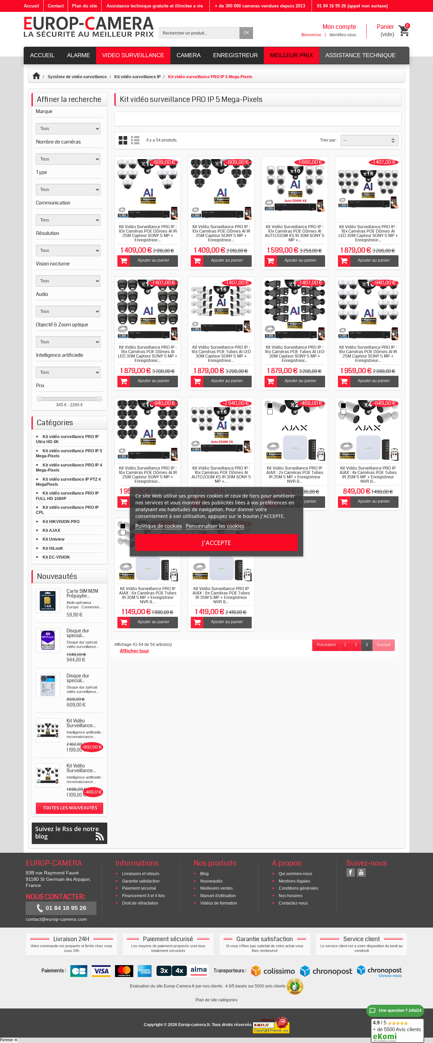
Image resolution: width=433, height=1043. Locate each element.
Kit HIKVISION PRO (61, 521)
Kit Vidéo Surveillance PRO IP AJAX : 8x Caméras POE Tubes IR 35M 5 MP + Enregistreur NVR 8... (221, 595)
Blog (204, 873)
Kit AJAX (51, 530)
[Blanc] (270, 411)
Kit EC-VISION (56, 557)
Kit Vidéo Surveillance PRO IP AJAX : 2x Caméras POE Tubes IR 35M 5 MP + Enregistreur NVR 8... (294, 474)
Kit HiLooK (53, 548)
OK (246, 32)
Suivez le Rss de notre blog (67, 832)
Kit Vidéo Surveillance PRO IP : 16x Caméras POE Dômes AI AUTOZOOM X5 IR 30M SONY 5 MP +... (221, 474)
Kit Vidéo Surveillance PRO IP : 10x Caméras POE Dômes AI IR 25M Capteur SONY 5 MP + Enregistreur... (148, 233)
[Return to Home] (39, 76)
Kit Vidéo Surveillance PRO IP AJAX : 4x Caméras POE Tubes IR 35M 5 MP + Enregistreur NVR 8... (368, 474)
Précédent (326, 645)
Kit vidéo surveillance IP (137, 76)
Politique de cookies (158, 525)
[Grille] (123, 140)
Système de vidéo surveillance (77, 76)
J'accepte (216, 542)
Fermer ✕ (9, 1040)
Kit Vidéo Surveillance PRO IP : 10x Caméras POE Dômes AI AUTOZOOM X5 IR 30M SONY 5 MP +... (294, 233)
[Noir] (270, 405)
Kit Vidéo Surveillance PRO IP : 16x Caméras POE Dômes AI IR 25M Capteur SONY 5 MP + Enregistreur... (368, 354)
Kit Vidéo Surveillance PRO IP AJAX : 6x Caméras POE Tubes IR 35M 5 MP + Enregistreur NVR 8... (148, 595)
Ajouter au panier (153, 260)
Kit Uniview (53, 539)
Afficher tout (134, 650)
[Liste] (135, 140)
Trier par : (329, 140)
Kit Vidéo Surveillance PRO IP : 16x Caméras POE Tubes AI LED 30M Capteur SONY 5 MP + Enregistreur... (221, 354)
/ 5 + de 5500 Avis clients (397, 1026)
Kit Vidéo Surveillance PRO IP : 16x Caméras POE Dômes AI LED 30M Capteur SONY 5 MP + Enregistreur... (368, 233)
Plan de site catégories (216, 1000)
